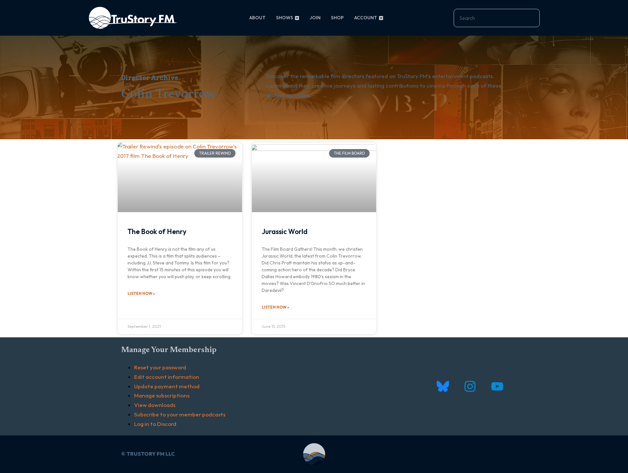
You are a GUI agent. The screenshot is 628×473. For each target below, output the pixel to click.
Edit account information (166, 376)
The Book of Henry (157, 231)
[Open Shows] (297, 17)
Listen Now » (141, 293)
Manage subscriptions (161, 395)
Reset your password (160, 367)
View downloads (154, 404)
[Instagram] (470, 386)
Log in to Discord (155, 423)
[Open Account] (381, 17)
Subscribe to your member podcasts (179, 414)
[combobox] (497, 18)
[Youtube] (497, 386)
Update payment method (167, 386)
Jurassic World (284, 231)
